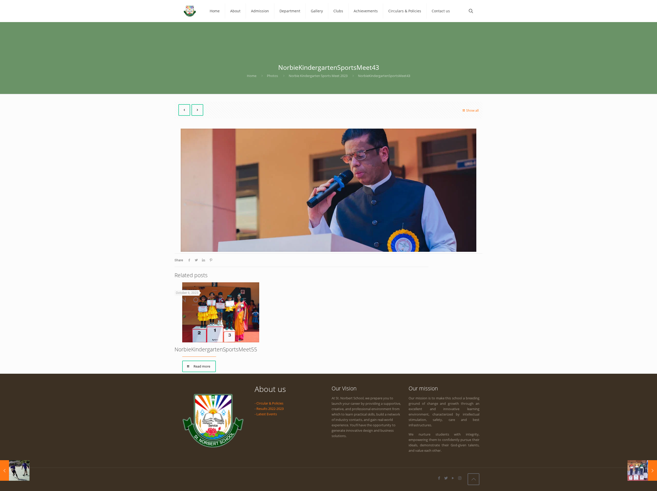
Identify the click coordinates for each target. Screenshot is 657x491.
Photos (272, 75)
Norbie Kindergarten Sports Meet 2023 (318, 75)
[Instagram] (459, 477)
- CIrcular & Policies (269, 403)
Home (251, 75)
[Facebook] (439, 477)
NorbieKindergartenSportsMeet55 (216, 349)
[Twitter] (446, 477)
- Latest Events (266, 414)
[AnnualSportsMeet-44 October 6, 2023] (15, 470)
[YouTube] (453, 477)
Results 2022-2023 (270, 408)
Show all (472, 110)
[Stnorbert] (190, 11)
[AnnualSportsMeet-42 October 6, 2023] (642, 470)
